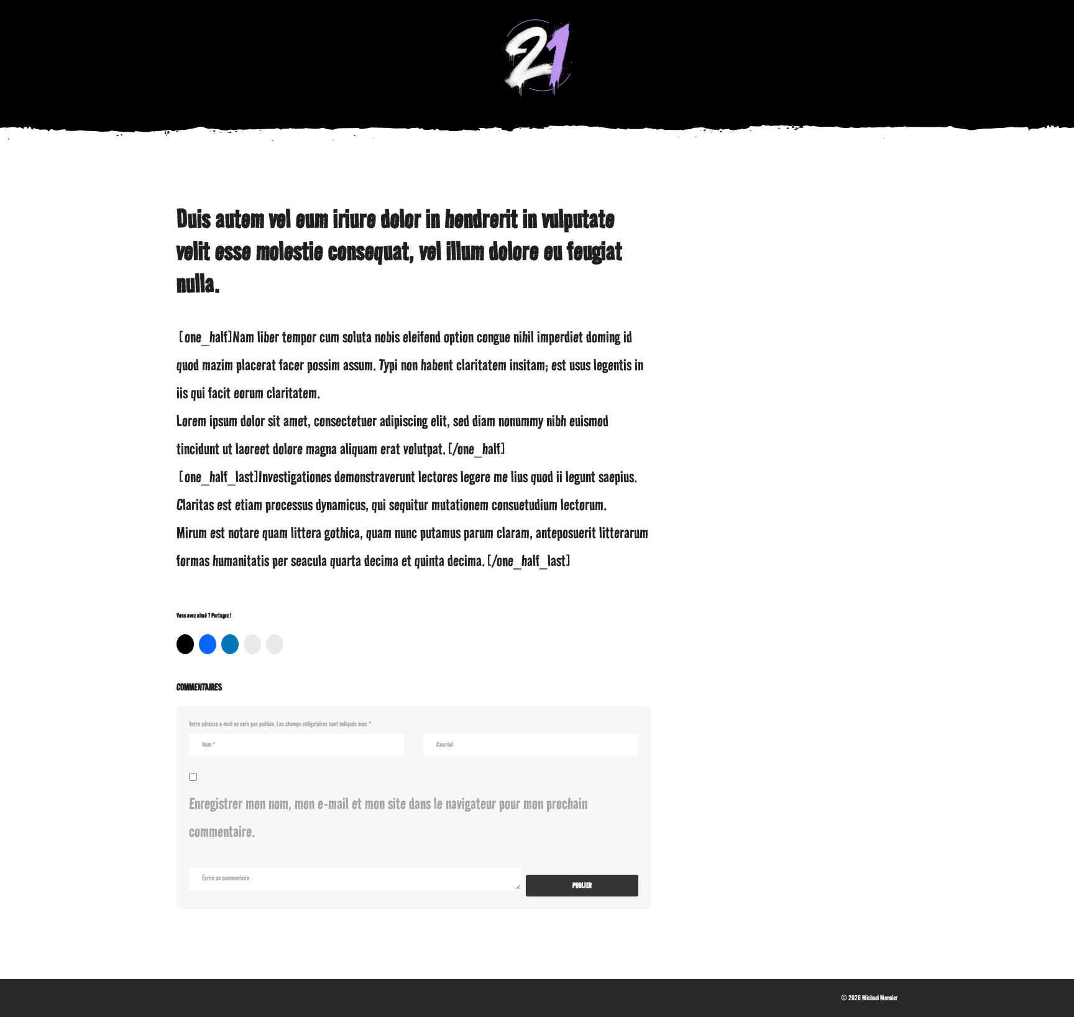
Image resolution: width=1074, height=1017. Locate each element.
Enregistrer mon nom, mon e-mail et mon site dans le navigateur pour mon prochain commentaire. (388, 817)
